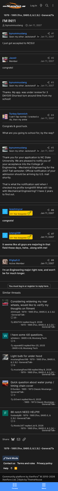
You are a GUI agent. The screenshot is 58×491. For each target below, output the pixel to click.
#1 (52, 33)
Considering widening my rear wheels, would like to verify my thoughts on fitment (29, 305)
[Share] (48, 33)
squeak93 (19, 345)
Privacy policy (44, 463)
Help (5, 468)
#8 (52, 260)
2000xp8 (15, 312)
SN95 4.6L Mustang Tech (34, 338)
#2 (52, 57)
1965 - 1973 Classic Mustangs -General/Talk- (40, 403)
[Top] (11, 468)
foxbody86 (16, 415)
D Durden (15, 389)
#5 (52, 147)
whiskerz (15, 338)
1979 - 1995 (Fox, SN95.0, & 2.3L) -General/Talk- (38, 326)
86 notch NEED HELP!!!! (25, 412)
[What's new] (41, 5)
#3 (52, 82)
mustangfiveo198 (19, 359)
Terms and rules (26, 463)
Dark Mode (12, 458)
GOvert (17, 399)
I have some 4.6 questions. (27, 334)
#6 (52, 210)
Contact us (9, 463)
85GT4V (18, 322)
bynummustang (14, 25)
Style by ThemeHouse (30, 479)
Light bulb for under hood (26, 356)
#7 (52, 233)
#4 (52, 115)
